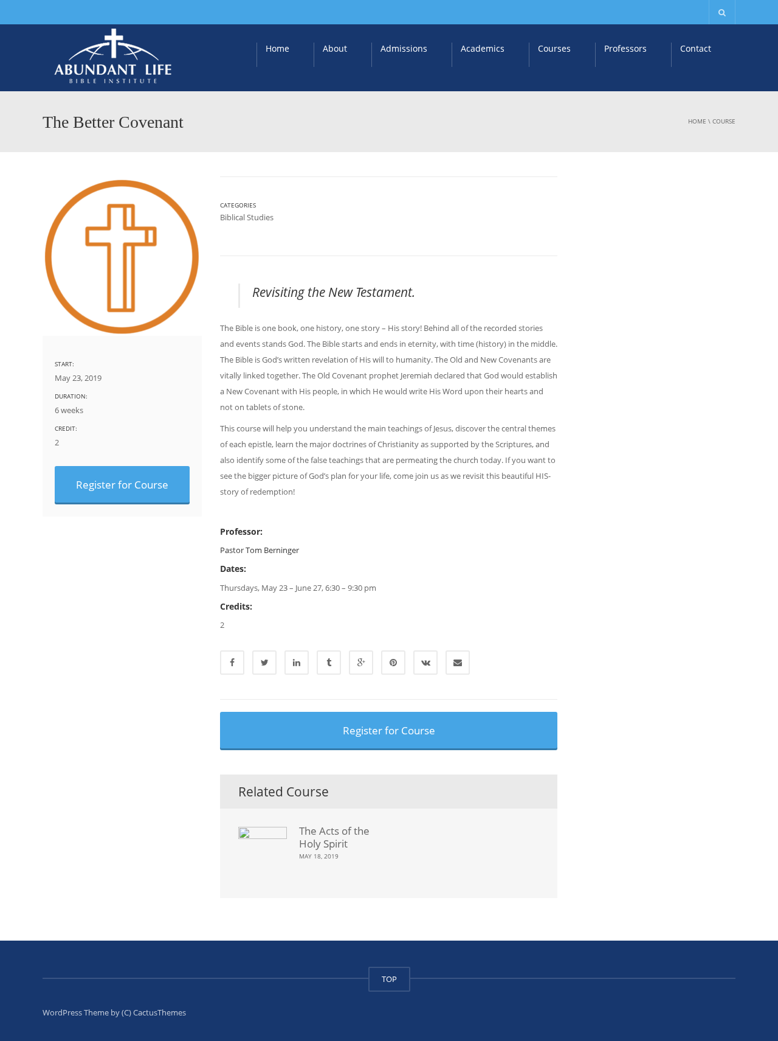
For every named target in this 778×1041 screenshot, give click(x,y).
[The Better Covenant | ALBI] (115, 56)
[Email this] (458, 662)
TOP (389, 978)
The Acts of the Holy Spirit (334, 837)
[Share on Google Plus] (361, 662)
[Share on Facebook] (232, 662)
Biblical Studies (247, 217)
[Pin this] (393, 662)
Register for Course (122, 485)
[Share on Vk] (425, 662)
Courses (554, 48)
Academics (482, 48)
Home (277, 48)
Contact (695, 48)
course (723, 121)
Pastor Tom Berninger (259, 550)
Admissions (403, 48)
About (335, 48)
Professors (625, 48)
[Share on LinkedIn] (296, 662)
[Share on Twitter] (264, 662)
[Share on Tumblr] (329, 662)
